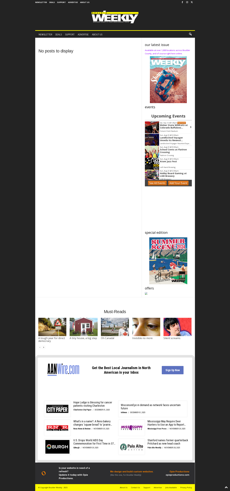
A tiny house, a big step (83, 338)
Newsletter (41, 2)
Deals (52, 2)
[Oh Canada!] (115, 327)
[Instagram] (187, 2)
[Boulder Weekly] (115, 17)
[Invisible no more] (146, 327)
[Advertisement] (168, 209)
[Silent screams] (178, 327)
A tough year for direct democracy (51, 339)
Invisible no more (142, 338)
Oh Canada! (107, 338)
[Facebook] (182, 2)
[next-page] (43, 347)
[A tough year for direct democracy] (52, 327)
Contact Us (135, 487)
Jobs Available (171, 487)
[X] (192, 2)
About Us (84, 2)
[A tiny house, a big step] (84, 327)
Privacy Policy (186, 487)
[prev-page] (39, 347)
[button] (190, 34)
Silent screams (172, 338)
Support (61, 2)
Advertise (73, 2)
